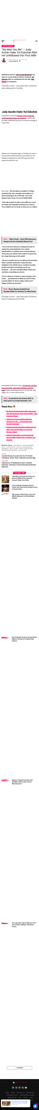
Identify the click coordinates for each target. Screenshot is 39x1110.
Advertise (30, 1092)
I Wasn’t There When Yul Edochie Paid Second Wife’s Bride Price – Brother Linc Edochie (20, 437)
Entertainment (29, 445)
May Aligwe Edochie (26, 448)
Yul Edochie (23, 450)
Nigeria (14, 450)
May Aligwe (14, 448)
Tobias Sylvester (13, 61)
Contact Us (21, 1092)
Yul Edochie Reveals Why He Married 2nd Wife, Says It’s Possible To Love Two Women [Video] (21, 429)
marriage (5, 448)
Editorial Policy (12, 1095)
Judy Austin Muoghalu (24, 74)
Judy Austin (11, 447)
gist (3, 447)
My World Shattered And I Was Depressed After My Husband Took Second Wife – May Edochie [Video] (21, 413)
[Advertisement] (19, 19)
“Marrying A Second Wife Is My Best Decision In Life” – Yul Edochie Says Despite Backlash (19, 421)
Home (7, 1092)
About (13, 1092)
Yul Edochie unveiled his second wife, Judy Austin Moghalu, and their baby (19, 388)
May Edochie (6, 450)
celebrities (18, 445)
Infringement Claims (27, 1095)
